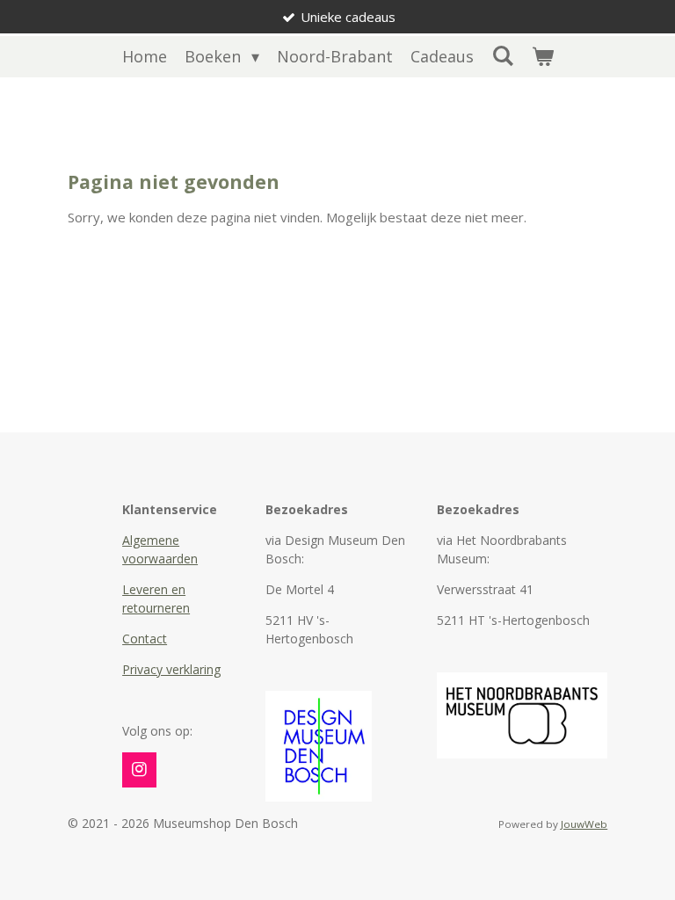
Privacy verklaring (171, 669)
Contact (144, 638)
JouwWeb (584, 824)
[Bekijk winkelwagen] (542, 56)
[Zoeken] (502, 55)
